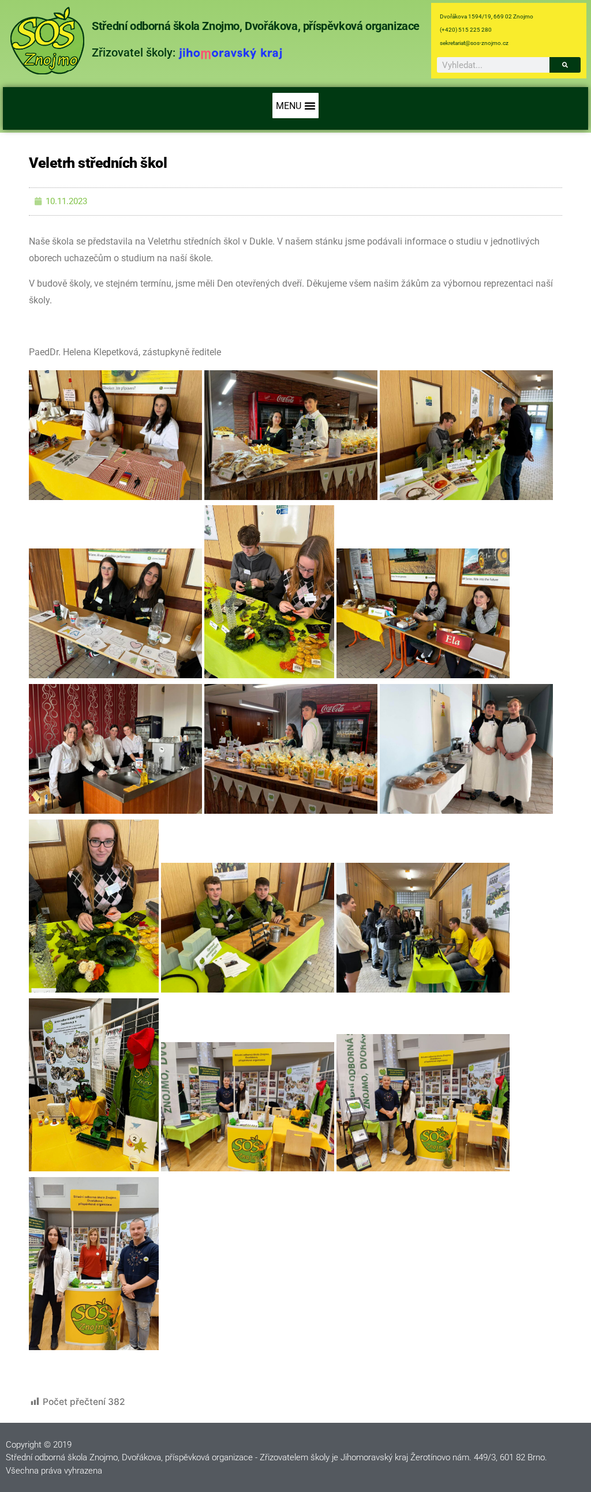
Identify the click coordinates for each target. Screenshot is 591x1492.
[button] (295, 105)
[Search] (565, 65)
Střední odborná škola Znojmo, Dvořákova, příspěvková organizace (256, 26)
